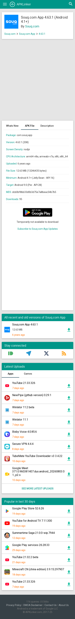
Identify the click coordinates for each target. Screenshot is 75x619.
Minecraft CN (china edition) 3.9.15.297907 (38, 569)
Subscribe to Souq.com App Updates (37, 228)
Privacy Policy (13, 605)
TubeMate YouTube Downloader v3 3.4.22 (37, 456)
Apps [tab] (10, 373)
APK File (29, 125)
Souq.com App (27, 33)
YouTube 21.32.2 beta (25, 557)
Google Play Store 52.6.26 (28, 508)
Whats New (12, 125)
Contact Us (50, 605)
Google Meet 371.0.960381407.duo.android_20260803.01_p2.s (38, 471)
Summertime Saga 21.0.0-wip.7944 (33, 533)
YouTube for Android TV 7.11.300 (32, 520)
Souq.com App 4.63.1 (25, 324)
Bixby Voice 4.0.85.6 (24, 431)
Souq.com (32, 26)
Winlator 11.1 (20, 419)
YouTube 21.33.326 (23, 383)
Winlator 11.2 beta (23, 407)
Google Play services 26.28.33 (31, 545)
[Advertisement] (37, 81)
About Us (64, 605)
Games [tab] (28, 373)
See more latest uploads (38, 488)
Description (47, 125)
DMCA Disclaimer (32, 605)
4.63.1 (42, 33)
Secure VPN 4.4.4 (22, 444)
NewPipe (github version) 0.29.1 (31, 395)
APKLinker (24, 4)
